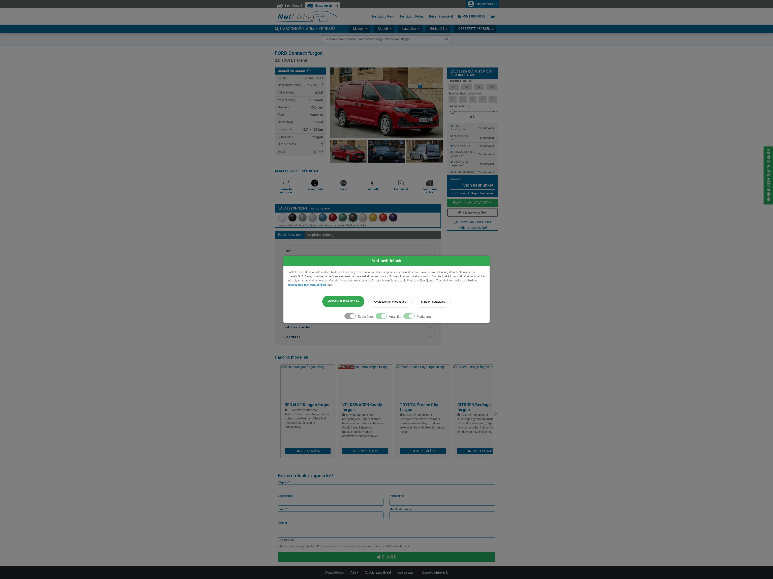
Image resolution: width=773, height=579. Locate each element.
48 (479, 86)
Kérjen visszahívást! (472, 228)
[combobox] (386, 39)
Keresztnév (397, 495)
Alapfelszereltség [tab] (320, 235)
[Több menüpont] (493, 16)
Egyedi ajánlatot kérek (768, 175)
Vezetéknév (285, 495)
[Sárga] (373, 217)
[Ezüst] (313, 217)
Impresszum (406, 572)
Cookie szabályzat (378, 572)
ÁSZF (354, 572)
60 (491, 86)
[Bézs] (363, 217)
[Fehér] (282, 217)
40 (482, 99)
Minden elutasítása (433, 301)
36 (466, 86)
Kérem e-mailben (475, 212)
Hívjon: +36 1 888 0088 (474, 222)
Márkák (358, 29)
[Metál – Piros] (333, 217)
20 (462, 99)
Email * (282, 509)
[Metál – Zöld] (343, 217)
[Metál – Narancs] (383, 217)
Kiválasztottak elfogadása (390, 301)
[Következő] (495, 413)
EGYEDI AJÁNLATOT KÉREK (472, 203)
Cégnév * (284, 482)
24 (453, 86)
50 (492, 99)
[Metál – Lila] (393, 217)
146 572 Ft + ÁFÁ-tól (307, 451)
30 (472, 99)
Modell (383, 29)
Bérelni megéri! (441, 16)
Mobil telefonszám (402, 509)
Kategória (409, 29)
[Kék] (323, 217)
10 (452, 99)
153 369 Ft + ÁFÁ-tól (423, 451)
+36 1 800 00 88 (473, 16)
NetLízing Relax (412, 16)
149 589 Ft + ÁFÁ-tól (365, 451)
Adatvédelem (334, 572)
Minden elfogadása (343, 301)
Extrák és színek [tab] (289, 235)
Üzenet (282, 522)
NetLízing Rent (383, 16)
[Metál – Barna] (353, 217)
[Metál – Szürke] (303, 217)
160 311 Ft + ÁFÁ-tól (480, 451)
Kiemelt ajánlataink (435, 572)
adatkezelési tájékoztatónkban (306, 284)
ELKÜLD (389, 557)
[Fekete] (292, 217)
